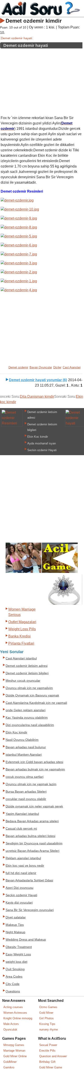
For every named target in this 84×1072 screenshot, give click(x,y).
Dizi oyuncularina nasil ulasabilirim (30, 725)
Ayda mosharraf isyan (41, 443)
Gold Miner (46, 1012)
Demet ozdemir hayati (16, 38)
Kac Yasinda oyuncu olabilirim (27, 717)
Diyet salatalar (16, 917)
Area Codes (14, 976)
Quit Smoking (15, 969)
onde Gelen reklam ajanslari (25, 710)
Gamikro (8, 1067)
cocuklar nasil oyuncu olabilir (26, 799)
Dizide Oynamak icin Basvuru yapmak (32, 695)
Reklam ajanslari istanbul (23, 858)
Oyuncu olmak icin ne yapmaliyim (29, 688)
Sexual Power (48, 1045)
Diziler (57, 367)
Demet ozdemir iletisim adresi (26, 666)
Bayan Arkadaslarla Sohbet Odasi (29, 880)
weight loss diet (16, 961)
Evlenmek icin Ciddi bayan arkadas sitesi (34, 762)
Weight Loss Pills (22, 629)
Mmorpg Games (13, 1045)
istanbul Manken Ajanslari (24, 754)
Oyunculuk (10, 1029)
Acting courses (13, 1007)
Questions (13, 991)
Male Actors (11, 1024)
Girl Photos (46, 1018)
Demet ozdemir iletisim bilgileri (27, 673)
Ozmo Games (48, 1007)
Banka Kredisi (19, 636)
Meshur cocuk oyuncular (23, 680)
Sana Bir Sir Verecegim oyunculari (30, 910)
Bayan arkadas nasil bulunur (26, 747)
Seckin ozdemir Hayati (42, 450)
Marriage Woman (14, 1050)
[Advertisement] (41, 80)
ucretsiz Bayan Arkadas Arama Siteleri (32, 850)
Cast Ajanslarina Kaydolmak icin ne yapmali (36, 703)
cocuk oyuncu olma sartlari (24, 776)
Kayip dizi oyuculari (19, 902)
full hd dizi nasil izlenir (21, 873)
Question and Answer (53, 1056)
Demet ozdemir (18, 367)
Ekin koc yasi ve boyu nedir (25, 865)
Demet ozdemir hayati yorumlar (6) (38, 380)
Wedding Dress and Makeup (26, 939)
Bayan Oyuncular (41, 367)
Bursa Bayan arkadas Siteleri (26, 791)
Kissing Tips (47, 1024)
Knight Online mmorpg (17, 1018)
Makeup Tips (15, 924)
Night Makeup (15, 932)
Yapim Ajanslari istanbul (22, 813)
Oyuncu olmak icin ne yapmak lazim (31, 784)
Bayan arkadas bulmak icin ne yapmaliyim (35, 769)
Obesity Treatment (19, 947)
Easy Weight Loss (18, 954)
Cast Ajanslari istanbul (21, 658)
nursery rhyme (48, 1029)
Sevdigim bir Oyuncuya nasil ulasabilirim (34, 843)
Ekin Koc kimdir (37, 436)
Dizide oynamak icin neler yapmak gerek (34, 806)
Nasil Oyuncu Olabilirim (22, 739)
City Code (12, 984)
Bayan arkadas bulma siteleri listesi (30, 836)
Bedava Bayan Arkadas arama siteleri (32, 821)
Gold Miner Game (50, 1067)
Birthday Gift (47, 1061)
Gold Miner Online (15, 1056)
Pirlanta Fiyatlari (21, 643)
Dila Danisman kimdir (37, 396)
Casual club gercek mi (21, 828)
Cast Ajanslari (72, 367)
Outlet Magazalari (22, 622)
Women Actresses (15, 1012)
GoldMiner (10, 1061)
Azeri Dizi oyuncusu (19, 887)
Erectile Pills (47, 1050)
